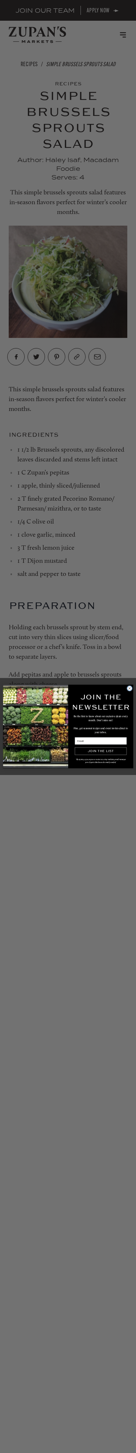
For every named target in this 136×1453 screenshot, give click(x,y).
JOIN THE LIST (101, 751)
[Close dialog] (129, 688)
